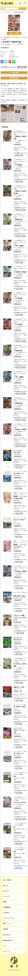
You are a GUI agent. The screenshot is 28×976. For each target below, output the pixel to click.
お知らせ (5, 885)
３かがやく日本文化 (20, 802)
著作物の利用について (9, 940)
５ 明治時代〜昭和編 (20, 272)
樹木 (15, 776)
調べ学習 (12, 58)
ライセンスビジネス (8, 918)
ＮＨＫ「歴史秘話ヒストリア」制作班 (11, 44)
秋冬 (15, 851)
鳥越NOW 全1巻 (19, 687)
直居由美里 (16, 500)
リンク (5, 945)
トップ (2, 12)
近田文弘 (16, 778)
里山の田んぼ (18, 639)
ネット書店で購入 (14, 72)
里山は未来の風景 (18, 450)
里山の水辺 (17, 452)
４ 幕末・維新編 (18, 245)
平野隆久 (23, 778)
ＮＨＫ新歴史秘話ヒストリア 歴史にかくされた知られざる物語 (20, 660)
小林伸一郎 (17, 689)
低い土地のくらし (19, 473)
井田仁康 (16, 475)
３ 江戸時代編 (18, 165)
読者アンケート (7, 923)
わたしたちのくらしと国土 (20, 471)
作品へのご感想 (14, 33)
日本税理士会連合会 (18, 598)
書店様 (5, 901)
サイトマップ (6, 951)
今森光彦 (16, 454)
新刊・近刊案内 (7, 880)
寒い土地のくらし (19, 753)
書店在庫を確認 (14, 78)
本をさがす (22, 8)
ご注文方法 (6, 912)
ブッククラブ (6, 896)
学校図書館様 (6, 907)
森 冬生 (15, 548)
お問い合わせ (6, 934)
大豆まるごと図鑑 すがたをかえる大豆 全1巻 (20, 618)
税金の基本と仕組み (20, 596)
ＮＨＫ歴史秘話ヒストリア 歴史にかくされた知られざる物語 (20, 133)
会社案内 (5, 929)
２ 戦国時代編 (18, 219)
